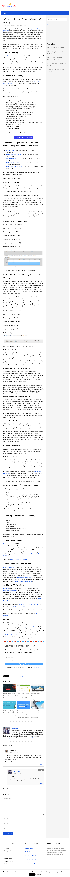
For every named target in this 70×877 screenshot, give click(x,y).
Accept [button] (32, 874)
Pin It (21, 676)
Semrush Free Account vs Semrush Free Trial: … (54, 58)
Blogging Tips (8, 851)
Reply (41, 764)
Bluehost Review (30, 848)
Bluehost (6, 589)
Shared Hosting (10, 150)
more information (36, 667)
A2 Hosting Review (30, 859)
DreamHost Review (30, 855)
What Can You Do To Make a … (56, 47)
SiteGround (6, 544)
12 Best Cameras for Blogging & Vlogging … (56, 64)
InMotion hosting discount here (14, 635)
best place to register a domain (28, 604)
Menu (5, 13)
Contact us (7, 864)
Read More (38, 874)
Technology (7, 853)
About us (34, 738)
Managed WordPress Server (14, 166)
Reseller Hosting (11, 158)
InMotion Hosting (8, 567)
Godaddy (24, 606)
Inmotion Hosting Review (32, 863)
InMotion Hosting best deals (23, 581)
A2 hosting (9, 56)
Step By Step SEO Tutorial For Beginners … (55, 70)
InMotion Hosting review (23, 577)
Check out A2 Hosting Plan (23, 137)
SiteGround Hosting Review (18, 559)
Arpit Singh (23, 25)
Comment (6, 794)
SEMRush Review (30, 852)
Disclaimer (7, 856)
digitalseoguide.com (9, 738)
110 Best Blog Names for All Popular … (55, 52)
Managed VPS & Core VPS (14, 154)
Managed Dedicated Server (14, 162)
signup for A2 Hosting (31, 627)
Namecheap (14, 606)
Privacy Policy (8, 858)
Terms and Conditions (10, 861)
